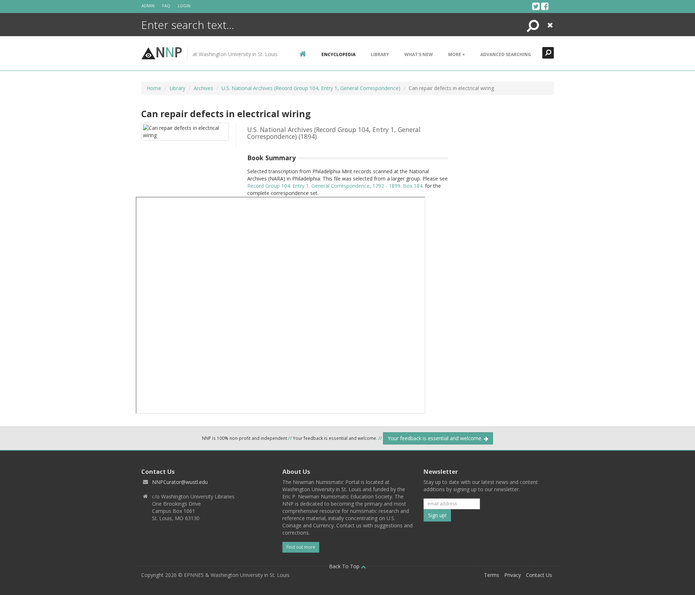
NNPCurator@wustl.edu (180, 482)
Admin (148, 5)
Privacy (512, 574)
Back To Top (345, 566)
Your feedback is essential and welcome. (436, 438)
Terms (491, 574)
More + (456, 54)
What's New (418, 54)
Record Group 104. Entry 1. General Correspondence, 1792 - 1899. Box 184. (335, 185)
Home (154, 88)
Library (380, 54)
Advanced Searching (505, 54)
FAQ (166, 5)
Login (184, 5)
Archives (203, 88)
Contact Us (539, 574)
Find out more (300, 547)
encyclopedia (338, 54)
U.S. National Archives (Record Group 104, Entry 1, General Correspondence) (311, 88)
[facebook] (545, 6)
